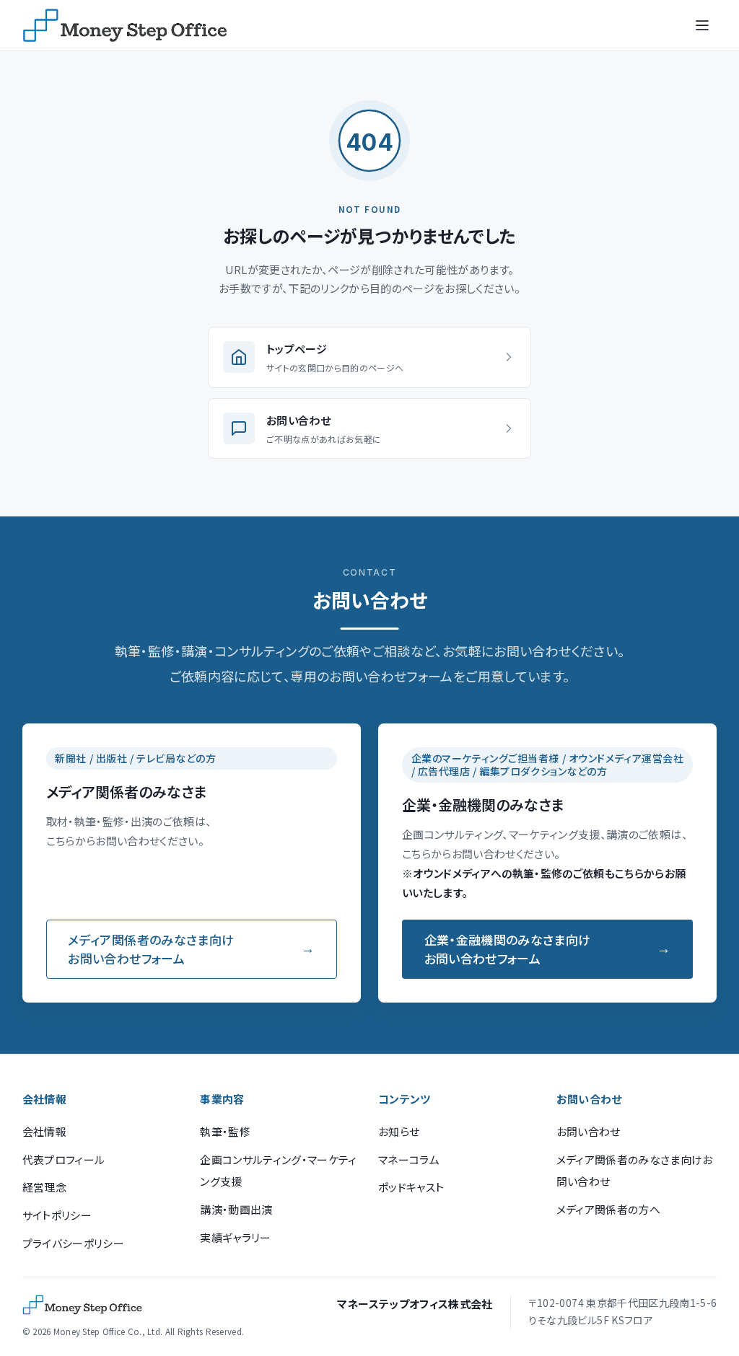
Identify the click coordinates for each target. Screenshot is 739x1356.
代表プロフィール (63, 1159)
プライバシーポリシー (73, 1243)
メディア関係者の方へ (608, 1209)
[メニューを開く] (702, 25)
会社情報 (44, 1131)
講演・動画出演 (236, 1209)
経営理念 (44, 1186)
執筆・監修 (225, 1131)
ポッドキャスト (411, 1186)
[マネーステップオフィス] (124, 25)
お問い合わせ (588, 1131)
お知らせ (398, 1131)
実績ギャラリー (235, 1237)
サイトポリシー (57, 1215)
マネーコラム (409, 1159)
